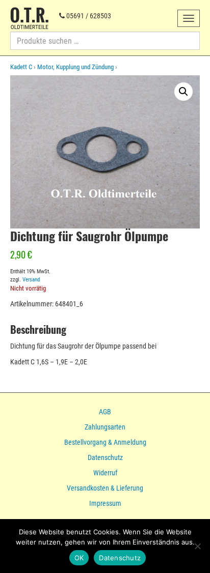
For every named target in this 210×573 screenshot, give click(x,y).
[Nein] (197, 546)
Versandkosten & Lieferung (105, 488)
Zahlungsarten (105, 427)
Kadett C (21, 67)
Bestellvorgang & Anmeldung (105, 442)
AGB (105, 412)
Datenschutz (105, 457)
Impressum (105, 503)
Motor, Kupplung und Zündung (75, 67)
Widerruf (105, 473)
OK (79, 558)
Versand (31, 279)
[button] (183, 91)
